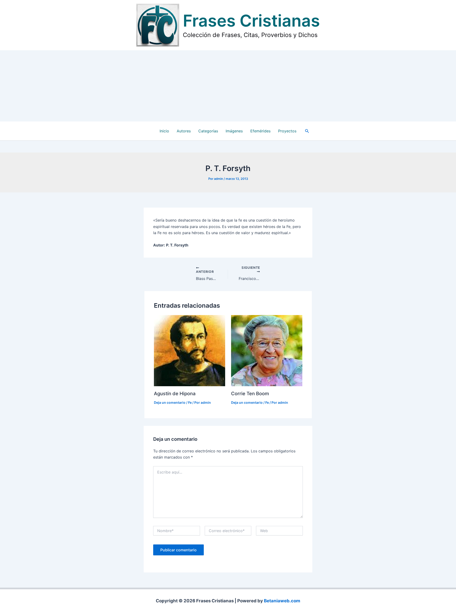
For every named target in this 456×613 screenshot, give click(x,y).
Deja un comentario (169, 402)
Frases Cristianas (251, 21)
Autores (184, 131)
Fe (190, 402)
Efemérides (260, 131)
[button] (307, 131)
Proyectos (287, 131)
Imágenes (234, 131)
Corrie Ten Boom (250, 393)
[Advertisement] (228, 86)
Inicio (164, 131)
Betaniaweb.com (282, 601)
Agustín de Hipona (174, 393)
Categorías (208, 131)
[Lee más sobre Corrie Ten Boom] (266, 350)
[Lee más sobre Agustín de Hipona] (189, 350)
